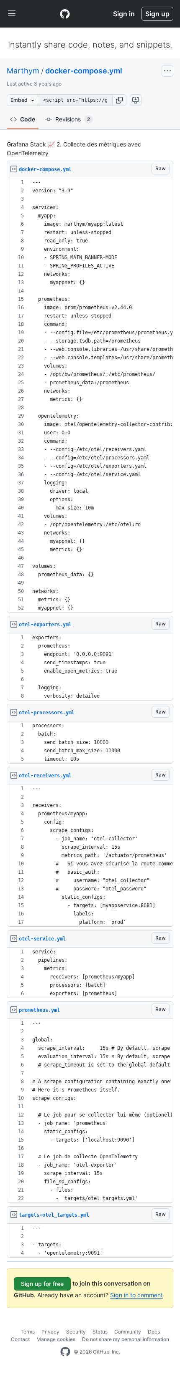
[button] (119, 100)
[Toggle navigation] (12, 13)
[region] (90, 395)
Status (100, 1332)
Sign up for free (42, 1283)
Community (127, 1332)
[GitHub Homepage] (65, 1351)
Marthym (23, 70)
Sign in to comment (136, 1294)
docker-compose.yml (83, 70)
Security (76, 1332)
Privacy (50, 1332)
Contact (20, 1339)
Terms (28, 1332)
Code (27, 119)
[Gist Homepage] (65, 14)
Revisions (72, 119)
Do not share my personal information (125, 1339)
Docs (154, 1332)
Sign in (124, 14)
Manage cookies (55, 1339)
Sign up (157, 14)
